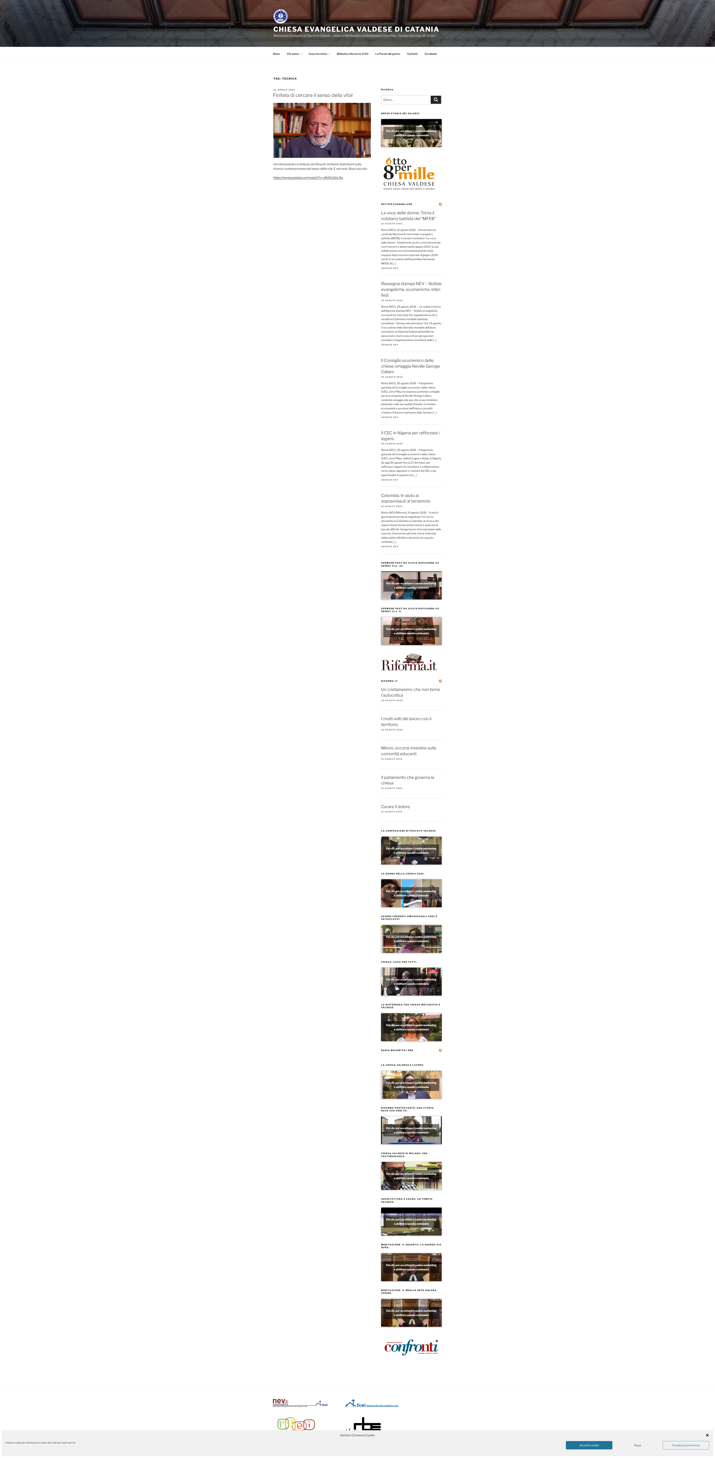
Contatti (412, 53)
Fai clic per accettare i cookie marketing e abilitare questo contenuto (411, 133)
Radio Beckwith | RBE (397, 1050)
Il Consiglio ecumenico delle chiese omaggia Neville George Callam (410, 366)
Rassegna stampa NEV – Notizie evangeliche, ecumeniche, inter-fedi (411, 289)
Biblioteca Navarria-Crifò (352, 53)
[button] (707, 1435)
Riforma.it (389, 681)
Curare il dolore (395, 806)
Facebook (431, 53)
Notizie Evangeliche (396, 204)
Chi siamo (293, 53)
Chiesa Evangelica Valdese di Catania (356, 29)
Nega (637, 1445)
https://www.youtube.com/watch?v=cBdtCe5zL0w (308, 177)
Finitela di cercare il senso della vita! (313, 95)
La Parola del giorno (387, 53)
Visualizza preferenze (686, 1445)
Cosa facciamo (318, 53)
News (276, 53)
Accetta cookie (589, 1445)
